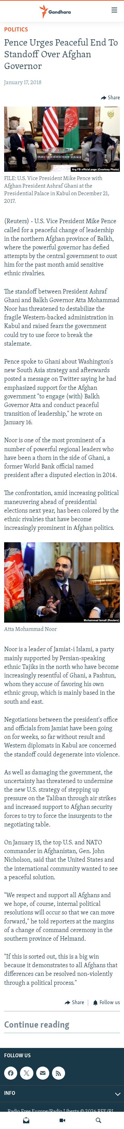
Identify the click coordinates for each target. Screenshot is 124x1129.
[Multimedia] (62, 1120)
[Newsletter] (26, 1120)
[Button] (110, 97)
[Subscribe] (42, 1073)
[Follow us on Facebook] (10, 1073)
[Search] (98, 1120)
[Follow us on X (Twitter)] (26, 1073)
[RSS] (58, 1073)
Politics (16, 30)
